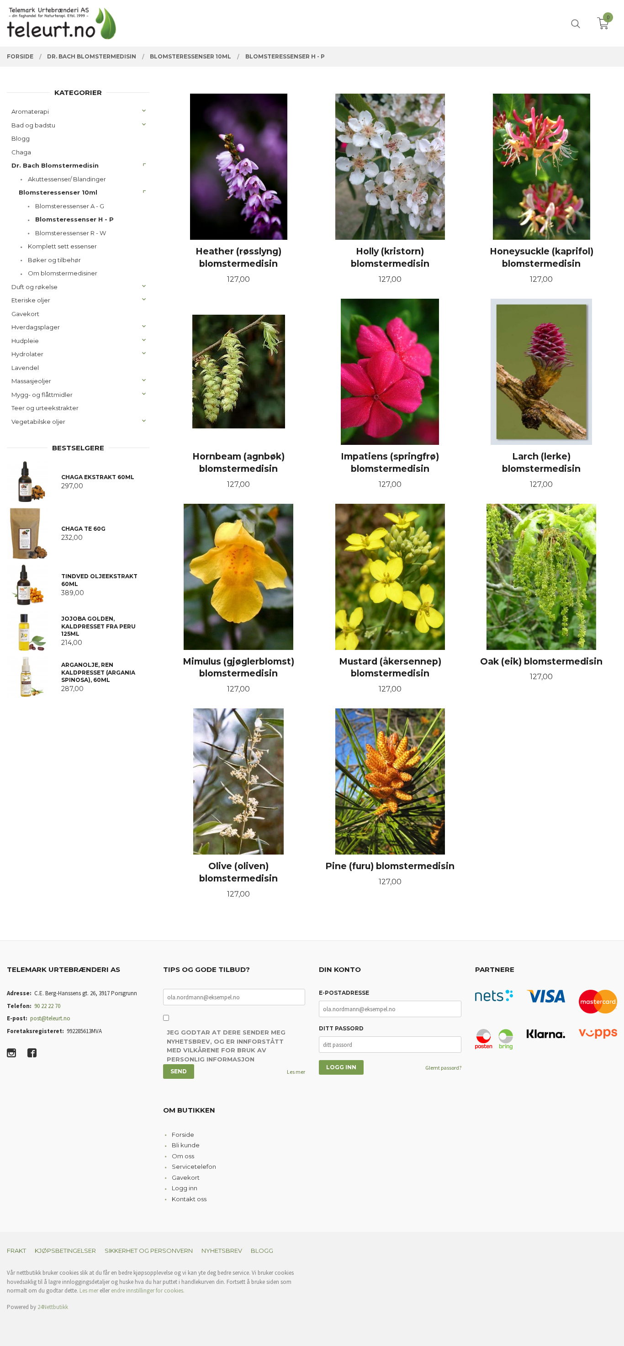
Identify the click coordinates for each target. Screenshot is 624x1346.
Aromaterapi (30, 111)
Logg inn (184, 1188)
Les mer (296, 1071)
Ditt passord (341, 1028)
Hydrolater (27, 354)
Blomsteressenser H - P (74, 219)
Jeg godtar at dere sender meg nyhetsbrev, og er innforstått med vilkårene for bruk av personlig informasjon (226, 1046)
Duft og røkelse (34, 286)
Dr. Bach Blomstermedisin (55, 165)
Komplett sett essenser (62, 246)
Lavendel (25, 367)
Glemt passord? (443, 1067)
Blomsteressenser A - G (69, 206)
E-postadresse (344, 992)
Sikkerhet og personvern (149, 1250)
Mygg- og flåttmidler (42, 394)
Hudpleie (25, 340)
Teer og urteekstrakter (45, 408)
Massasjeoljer (31, 381)
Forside (183, 1134)
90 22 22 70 (47, 1006)
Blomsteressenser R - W (70, 233)
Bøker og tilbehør (54, 260)
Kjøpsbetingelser (65, 1250)
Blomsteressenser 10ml (58, 192)
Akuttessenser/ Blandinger (67, 179)
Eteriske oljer (30, 300)
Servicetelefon (194, 1166)
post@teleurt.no (50, 1018)
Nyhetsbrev (221, 1250)
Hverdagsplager (35, 327)
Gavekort (25, 313)
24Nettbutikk (52, 1307)
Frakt (16, 1250)
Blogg (20, 138)
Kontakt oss (189, 1199)
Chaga (21, 152)
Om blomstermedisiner (62, 273)
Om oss (183, 1156)
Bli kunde (186, 1145)
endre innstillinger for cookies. (148, 1290)
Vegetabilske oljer (38, 421)
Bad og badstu (33, 125)
